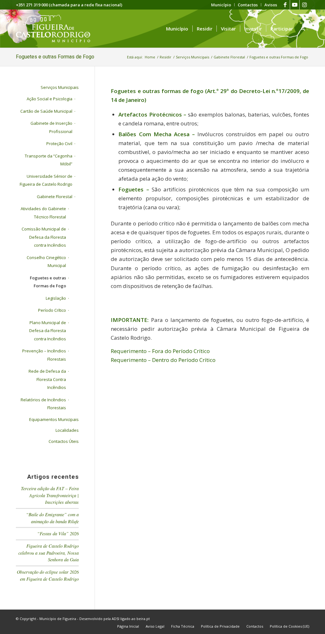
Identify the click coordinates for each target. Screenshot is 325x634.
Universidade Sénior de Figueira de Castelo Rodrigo (46, 180)
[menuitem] (221, 4)
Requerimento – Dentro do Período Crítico (163, 360)
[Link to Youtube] (294, 5)
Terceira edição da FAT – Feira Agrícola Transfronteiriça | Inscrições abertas (50, 495)
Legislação (56, 298)
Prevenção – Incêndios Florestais (44, 355)
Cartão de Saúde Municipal (46, 111)
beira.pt (143, 618)
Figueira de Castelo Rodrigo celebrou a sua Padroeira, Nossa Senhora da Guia (48, 553)
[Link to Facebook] (285, 5)
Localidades (67, 430)
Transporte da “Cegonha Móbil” (48, 160)
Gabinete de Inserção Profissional (51, 127)
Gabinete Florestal (54, 196)
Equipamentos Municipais (54, 419)
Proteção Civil (59, 143)
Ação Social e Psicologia (49, 99)
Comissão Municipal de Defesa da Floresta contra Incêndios (44, 237)
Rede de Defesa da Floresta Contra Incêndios (47, 379)
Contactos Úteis (64, 441)
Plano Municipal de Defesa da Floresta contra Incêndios (47, 331)
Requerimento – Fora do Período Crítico (160, 351)
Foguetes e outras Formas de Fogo (55, 57)
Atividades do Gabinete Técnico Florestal (43, 213)
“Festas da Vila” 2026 (58, 534)
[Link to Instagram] (304, 5)
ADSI (115, 618)
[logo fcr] (58, 29)
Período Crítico (52, 310)
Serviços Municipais (60, 87)
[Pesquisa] (303, 29)
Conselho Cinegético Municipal (46, 262)
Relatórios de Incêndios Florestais (43, 404)
